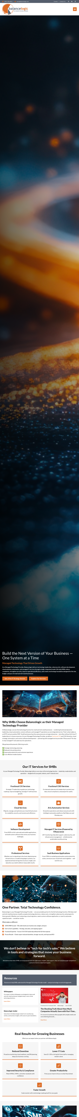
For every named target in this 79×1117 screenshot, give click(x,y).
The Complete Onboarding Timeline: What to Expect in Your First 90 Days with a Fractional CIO (58, 1011)
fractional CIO (56, 736)
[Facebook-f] (75, 1)
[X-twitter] (68, 1)
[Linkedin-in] (71, 1)
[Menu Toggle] (75, 9)
